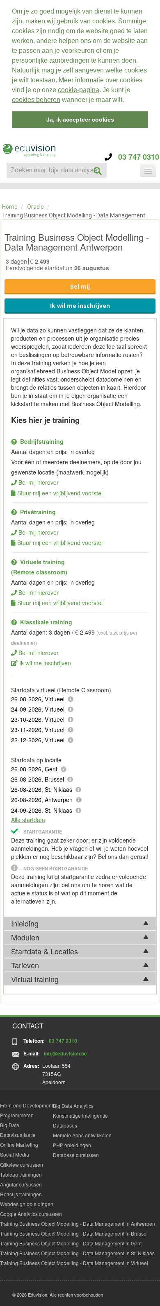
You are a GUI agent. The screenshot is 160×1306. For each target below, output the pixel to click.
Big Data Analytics (73, 1105)
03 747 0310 (135, 156)
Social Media (14, 1154)
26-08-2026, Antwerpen (42, 799)
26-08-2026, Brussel (37, 779)
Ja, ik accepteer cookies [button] (80, 119)
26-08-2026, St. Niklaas (41, 789)
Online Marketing (19, 1144)
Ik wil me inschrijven (80, 306)
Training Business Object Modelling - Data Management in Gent (71, 1243)
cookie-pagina (78, 89)
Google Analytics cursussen (31, 1213)
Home (10, 206)
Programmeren (17, 1115)
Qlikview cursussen (21, 1164)
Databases (65, 1125)
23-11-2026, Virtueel (37, 729)
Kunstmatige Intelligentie (80, 1115)
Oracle (35, 206)
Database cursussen (76, 1154)
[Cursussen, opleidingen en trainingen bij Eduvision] (28, 150)
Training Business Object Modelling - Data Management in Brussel (74, 1233)
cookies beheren (36, 99)
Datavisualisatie (18, 1134)
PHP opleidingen (72, 1144)
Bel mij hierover (38, 482)
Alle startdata (28, 820)
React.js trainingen (21, 1194)
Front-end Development (26, 1105)
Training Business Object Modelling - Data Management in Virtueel (74, 1262)
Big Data (9, 1124)
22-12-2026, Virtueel (37, 740)
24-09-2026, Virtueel (37, 709)
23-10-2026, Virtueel (37, 719)
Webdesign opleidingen (26, 1203)
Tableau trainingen (21, 1174)
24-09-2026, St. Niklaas (41, 810)
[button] (127, 100)
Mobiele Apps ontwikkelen (82, 1135)
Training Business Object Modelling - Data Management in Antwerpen (77, 1223)
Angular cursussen (21, 1184)
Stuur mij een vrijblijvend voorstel (60, 493)
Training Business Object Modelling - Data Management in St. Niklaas (77, 1253)
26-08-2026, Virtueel (37, 699)
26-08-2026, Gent (34, 769)
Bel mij (80, 286)
